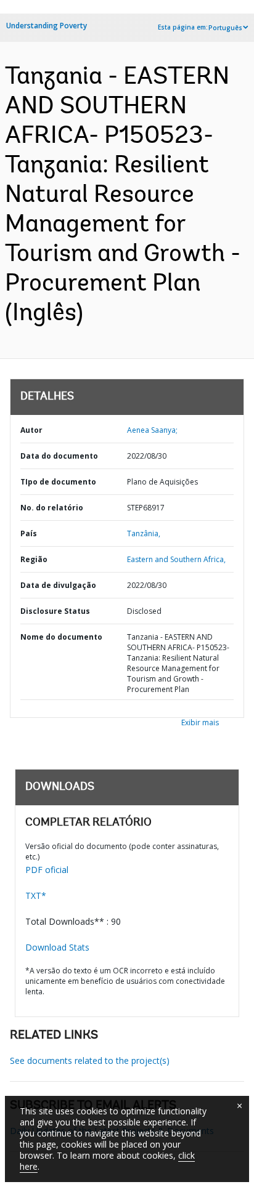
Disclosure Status (55, 611)
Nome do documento (61, 637)
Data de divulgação (58, 585)
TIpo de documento (58, 482)
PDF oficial (46, 869)
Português (225, 27)
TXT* (35, 895)
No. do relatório (51, 507)
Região (33, 559)
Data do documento (59, 456)
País (28, 533)
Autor (31, 430)
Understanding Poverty (46, 25)
